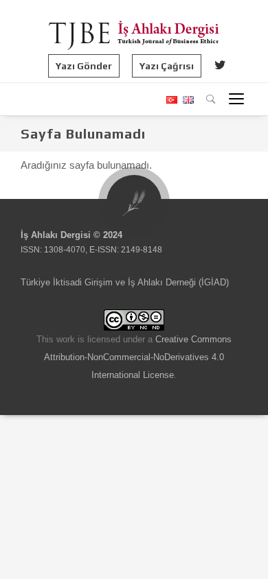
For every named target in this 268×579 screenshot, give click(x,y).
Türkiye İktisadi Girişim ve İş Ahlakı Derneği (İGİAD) (125, 282)
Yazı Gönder (84, 65)
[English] (186, 100)
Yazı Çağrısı (166, 65)
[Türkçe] (171, 100)
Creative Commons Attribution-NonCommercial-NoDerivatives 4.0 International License (138, 357)
